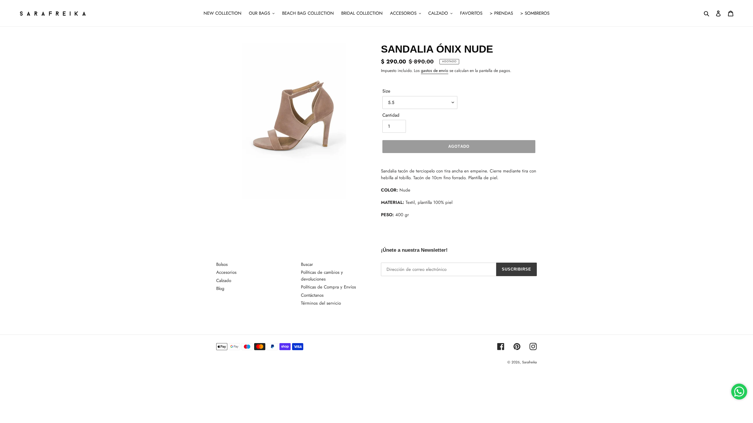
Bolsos (222, 264)
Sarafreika (529, 362)
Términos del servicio (321, 303)
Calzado (223, 280)
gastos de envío (434, 70)
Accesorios (226, 272)
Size (386, 91)
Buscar (307, 264)
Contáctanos (312, 295)
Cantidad (390, 115)
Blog (220, 288)
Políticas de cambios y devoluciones (322, 275)
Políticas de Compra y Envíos (328, 287)
